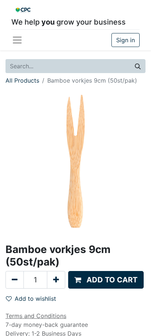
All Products (22, 80)
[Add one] (56, 280)
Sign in (125, 40)
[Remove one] (14, 280)
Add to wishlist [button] (35, 298)
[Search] (138, 66)
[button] (106, 280)
